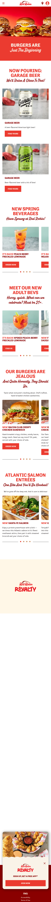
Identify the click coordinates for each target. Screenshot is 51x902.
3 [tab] (26, 271)
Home (25, 3)
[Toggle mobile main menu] (3, 3)
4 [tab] (29, 271)
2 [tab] (23, 271)
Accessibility (25, 897)
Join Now (25, 883)
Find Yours (13, 133)
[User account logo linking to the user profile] (47, 3)
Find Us (8, 348)
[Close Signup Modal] (44, 863)
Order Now (10, 264)
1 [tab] (20, 271)
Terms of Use (25, 900)
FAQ (25, 893)
